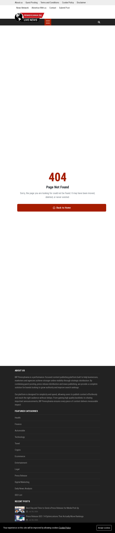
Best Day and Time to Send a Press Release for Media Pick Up (52, 508)
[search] (99, 22)
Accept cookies (104, 528)
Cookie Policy (65, 528)
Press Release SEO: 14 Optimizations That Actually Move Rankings (55, 516)
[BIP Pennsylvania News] (29, 17)
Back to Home (63, 207)
